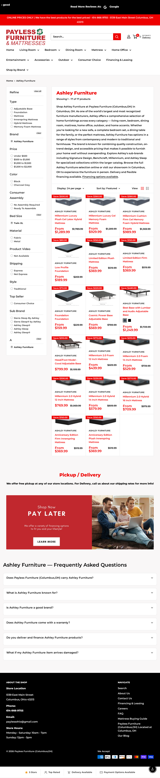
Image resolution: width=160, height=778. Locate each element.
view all (37, 91)
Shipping (16, 263)
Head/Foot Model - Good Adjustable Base (68, 361)
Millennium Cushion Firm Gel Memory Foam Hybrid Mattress (136, 219)
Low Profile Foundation (62, 269)
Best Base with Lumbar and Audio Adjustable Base (136, 311)
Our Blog (123, 735)
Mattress (97, 49)
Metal (16, 241)
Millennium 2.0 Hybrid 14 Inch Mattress (102, 398)
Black (16, 181)
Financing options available (100, 176)
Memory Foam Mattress (27, 126)
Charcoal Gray (21, 185)
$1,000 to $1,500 (22, 163)
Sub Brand (17, 311)
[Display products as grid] (142, 188)
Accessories (42, 59)
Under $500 (20, 156)
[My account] (128, 36)
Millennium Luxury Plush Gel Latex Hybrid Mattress (68, 219)
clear (39, 133)
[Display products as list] (147, 188)
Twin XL (18, 223)
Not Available (21, 255)
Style (13, 282)
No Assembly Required (26, 204)
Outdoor (63, 59)
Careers (123, 708)
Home (10, 49)
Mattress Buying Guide (132, 718)
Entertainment (16, 59)
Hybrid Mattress (22, 123)
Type (13, 101)
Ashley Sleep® (21, 325)
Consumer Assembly (17, 195)
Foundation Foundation (62, 317)
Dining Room (74, 49)
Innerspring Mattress (25, 119)
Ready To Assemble (24, 208)
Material (16, 230)
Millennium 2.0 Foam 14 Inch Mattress (135, 358)
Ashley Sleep (20, 328)
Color (14, 174)
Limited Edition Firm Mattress (135, 259)
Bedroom (51, 49)
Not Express (20, 274)
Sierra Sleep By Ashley (26, 318)
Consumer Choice (89, 59)
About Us (124, 693)
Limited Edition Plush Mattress (101, 260)
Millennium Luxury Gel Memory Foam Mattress (102, 219)
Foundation (20, 112)
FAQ (120, 713)
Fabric (17, 237)
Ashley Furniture (25, 80)
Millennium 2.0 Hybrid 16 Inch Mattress (136, 398)
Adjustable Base (22, 108)
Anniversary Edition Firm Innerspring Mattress (66, 438)
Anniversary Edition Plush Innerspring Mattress (100, 438)
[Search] (117, 36)
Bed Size (16, 216)
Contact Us (125, 698)
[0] (135, 37)
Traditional (19, 288)
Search (122, 688)
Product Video (20, 249)
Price (13, 149)
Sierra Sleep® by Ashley (27, 321)
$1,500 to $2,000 (22, 166)
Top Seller (17, 296)
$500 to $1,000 (21, 159)
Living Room (28, 49)
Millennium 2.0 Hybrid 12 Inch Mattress (68, 398)
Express (18, 270)
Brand (14, 134)
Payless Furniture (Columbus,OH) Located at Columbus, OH (135, 727)
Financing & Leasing (119, 59)
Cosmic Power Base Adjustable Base (101, 317)
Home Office (120, 49)
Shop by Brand (15, 69)
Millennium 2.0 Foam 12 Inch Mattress (101, 357)
